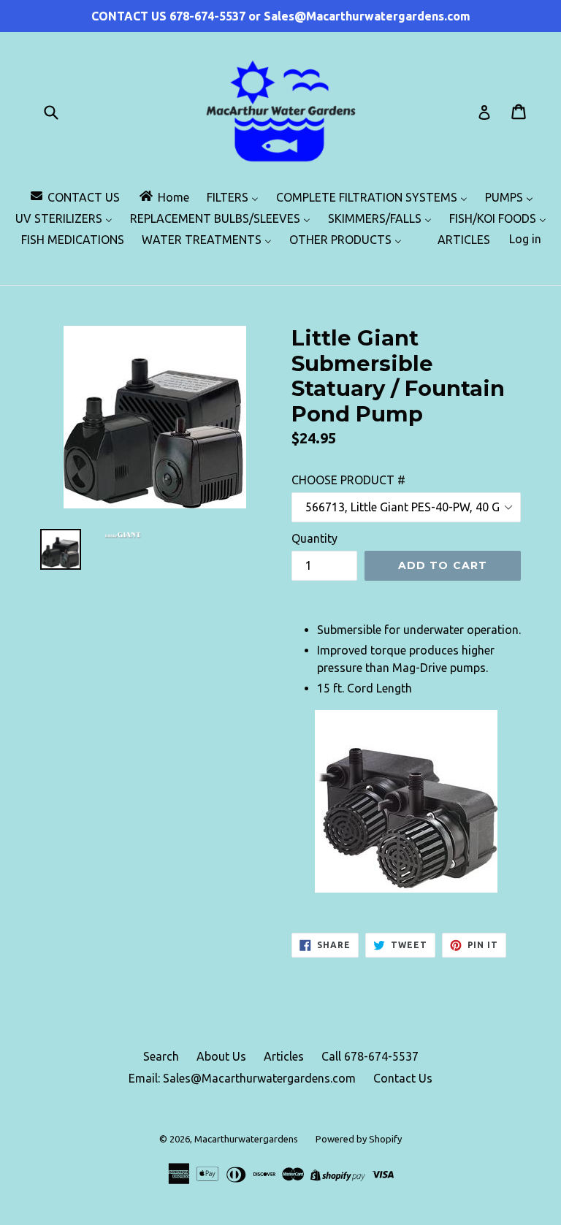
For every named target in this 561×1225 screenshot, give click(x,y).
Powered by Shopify (359, 1139)
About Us (221, 1056)
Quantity (314, 538)
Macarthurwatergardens (246, 1139)
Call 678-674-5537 (370, 1056)
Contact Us (402, 1078)
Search (161, 1056)
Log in (525, 238)
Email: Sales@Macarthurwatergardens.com (242, 1078)
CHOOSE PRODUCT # (348, 479)
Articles (284, 1056)
